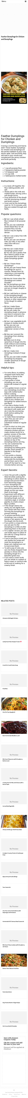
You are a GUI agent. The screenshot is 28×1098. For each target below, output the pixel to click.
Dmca (10, 1094)
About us (24, 1094)
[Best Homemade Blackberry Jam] (14, 727)
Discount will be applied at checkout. (14, 1048)
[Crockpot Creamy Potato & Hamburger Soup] (14, 844)
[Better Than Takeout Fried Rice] (14, 960)
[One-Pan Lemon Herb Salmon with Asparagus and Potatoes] (14, 902)
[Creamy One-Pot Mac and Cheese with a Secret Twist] (14, 774)
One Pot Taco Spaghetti (9, 712)
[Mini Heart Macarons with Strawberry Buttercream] (14, 750)
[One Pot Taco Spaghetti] (14, 703)
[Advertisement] (14, 19)
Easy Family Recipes (9, 1092)
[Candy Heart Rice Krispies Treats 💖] (14, 633)
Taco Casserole (7, 887)
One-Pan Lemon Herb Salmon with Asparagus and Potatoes (12, 911)
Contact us (4, 1094)
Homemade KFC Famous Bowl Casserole (13, 921)
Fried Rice (5, 689)
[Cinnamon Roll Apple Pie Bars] (14, 610)
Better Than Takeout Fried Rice (11, 968)
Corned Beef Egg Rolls (8, 806)
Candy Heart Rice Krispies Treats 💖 (12, 642)
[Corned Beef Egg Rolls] (14, 797)
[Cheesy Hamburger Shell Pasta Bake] (14, 821)
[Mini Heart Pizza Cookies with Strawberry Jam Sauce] (14, 936)
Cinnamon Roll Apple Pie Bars (10, 618)
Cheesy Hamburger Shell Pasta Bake (12, 829)
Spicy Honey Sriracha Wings (10, 876)
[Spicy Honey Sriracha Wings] (14, 868)
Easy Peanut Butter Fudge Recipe (11, 1002)
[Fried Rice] (14, 680)
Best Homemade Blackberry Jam (11, 736)
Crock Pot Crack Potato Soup (10, 665)
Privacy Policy (14, 1096)
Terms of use (17, 1094)
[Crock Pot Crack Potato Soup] (14, 657)
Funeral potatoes (7, 992)
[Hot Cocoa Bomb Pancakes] (14, 1017)
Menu (4, 1)
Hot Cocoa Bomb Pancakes (10, 1026)
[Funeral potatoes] (14, 983)
